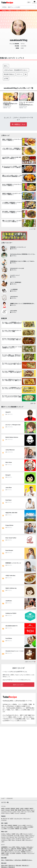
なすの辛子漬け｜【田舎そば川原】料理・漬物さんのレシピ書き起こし (12, 158)
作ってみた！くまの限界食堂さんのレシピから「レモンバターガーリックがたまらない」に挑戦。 (12, 388)
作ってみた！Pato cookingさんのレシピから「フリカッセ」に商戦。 (11, 331)
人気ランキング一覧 (30, 661)
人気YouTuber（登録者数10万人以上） (16, 70)
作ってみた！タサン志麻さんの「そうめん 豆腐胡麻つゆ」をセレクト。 (12, 347)
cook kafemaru (14, 296)
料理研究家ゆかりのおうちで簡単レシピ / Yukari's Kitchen (22, 261)
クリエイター (10, 798)
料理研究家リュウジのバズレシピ (18, 247)
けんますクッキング (15, 275)
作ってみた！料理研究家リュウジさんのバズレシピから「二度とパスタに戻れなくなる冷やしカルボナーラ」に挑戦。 (12, 372)
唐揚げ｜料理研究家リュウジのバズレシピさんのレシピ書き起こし (12, 140)
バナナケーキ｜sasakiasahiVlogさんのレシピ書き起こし (10, 103)
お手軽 (6, 78)
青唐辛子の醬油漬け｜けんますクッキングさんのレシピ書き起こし (12, 194)
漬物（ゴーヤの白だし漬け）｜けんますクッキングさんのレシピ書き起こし (12, 221)
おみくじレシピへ (18, 684)
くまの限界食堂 (13, 289)
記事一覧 (32, 403)
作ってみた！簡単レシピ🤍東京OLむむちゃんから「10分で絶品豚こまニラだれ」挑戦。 (12, 355)
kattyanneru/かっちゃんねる (17, 268)
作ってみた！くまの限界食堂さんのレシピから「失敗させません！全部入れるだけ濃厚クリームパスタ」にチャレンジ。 (12, 323)
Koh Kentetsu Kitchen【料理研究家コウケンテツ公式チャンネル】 (22, 254)
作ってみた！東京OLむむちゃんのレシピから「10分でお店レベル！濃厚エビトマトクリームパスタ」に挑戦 (11, 380)
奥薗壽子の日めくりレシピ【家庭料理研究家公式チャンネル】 (22, 303)
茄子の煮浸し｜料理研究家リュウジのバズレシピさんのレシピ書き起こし (12, 212)
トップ (2, 798)
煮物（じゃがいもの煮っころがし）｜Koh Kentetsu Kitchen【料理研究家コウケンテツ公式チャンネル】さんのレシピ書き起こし (12, 176)
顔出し (6, 66)
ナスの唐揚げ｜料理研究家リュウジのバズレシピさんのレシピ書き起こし (12, 203)
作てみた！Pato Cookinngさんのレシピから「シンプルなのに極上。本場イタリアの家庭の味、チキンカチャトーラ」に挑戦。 (12, 339)
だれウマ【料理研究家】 (16, 282)
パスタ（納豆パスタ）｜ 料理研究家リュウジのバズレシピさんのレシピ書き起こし (12, 149)
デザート (19, 74)
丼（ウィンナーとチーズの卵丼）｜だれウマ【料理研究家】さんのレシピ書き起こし (12, 167)
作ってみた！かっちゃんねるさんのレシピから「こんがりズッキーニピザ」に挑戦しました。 (12, 396)
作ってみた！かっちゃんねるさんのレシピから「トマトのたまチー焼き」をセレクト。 (12, 364)
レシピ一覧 (32, 229)
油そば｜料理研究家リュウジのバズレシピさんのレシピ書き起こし (12, 185)
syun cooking (13, 310)
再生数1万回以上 (9, 74)
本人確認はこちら (18, 124)
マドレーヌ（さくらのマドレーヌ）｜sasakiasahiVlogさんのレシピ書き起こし (26, 103)
